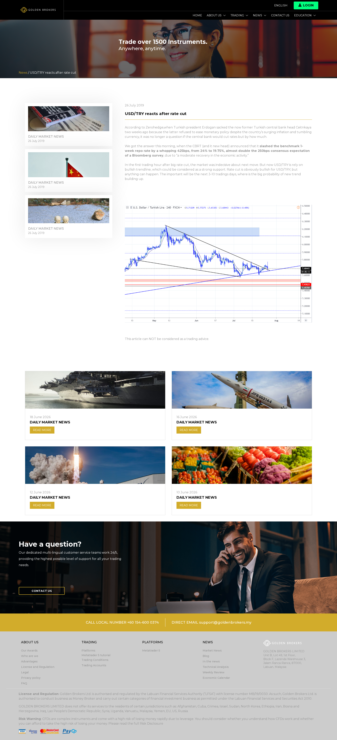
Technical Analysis (216, 667)
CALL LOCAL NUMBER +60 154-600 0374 (122, 622)
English (280, 5)
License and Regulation (37, 667)
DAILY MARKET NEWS (46, 136)
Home (197, 15)
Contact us (280, 15)
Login (308, 5)
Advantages (29, 661)
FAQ (24, 683)
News (257, 15)
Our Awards (29, 650)
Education (303, 15)
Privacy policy (31, 678)
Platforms (88, 650)
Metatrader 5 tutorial (96, 655)
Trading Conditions (95, 660)
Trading (237, 15)
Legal (25, 672)
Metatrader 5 (151, 650)
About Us (214, 15)
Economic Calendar (216, 678)
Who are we (29, 656)
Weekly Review (213, 672)
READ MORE (42, 430)
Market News (212, 650)
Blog (206, 656)
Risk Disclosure (151, 723)
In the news (211, 661)
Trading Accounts (94, 665)
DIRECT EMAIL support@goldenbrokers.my (211, 622)
